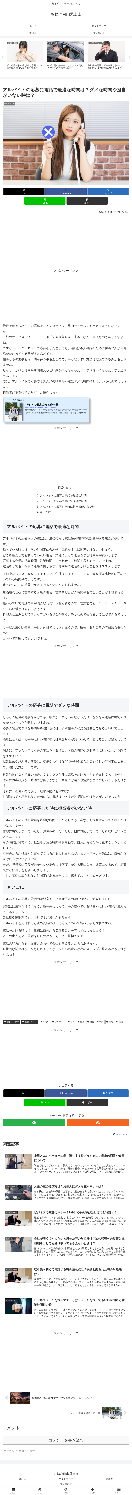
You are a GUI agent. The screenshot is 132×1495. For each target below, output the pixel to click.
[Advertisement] (66, 241)
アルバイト (60, 1022)
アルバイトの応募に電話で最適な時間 (63, 495)
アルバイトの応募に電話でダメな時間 (63, 500)
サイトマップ (66, 1479)
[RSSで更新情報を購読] (98, 1122)
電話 (121, 1022)
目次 (61, 487)
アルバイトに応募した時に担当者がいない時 (67, 506)
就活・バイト (31, 1022)
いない (46, 1022)
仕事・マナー (13, 1022)
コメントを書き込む (66, 1440)
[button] (87, 201)
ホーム (22, 1479)
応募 (82, 1022)
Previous (2, 57)
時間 (101, 1022)
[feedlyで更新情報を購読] (34, 1122)
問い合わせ (66, 1483)
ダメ (73, 1022)
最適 (111, 1022)
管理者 (109, 1479)
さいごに (45, 512)
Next (129, 57)
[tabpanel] (25, 56)
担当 (92, 1022)
